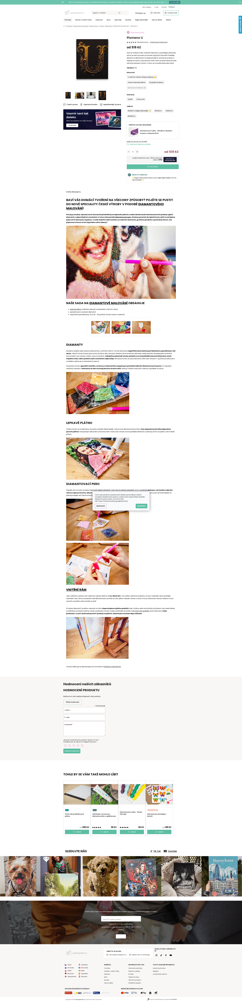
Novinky (106, 980)
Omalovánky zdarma (160, 974)
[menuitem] (67, 20)
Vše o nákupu (146, 7)
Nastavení (100, 506)
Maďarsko (84, 965)
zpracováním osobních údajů (111, 927)
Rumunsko (84, 968)
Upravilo (171, 999)
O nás (156, 7)
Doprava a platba (134, 971)
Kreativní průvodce (159, 968)
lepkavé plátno (75, 309)
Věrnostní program (134, 980)
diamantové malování (108, 303)
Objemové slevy (133, 977)
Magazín (156, 971)
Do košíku (154, 167)
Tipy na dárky (108, 983)
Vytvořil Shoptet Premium (157, 999)
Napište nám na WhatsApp (141, 955)
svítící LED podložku (142, 611)
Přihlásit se (140, 13)
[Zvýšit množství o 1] (137, 152)
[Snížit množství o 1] (129, 152)
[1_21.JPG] (121, 324)
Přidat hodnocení (72, 702)
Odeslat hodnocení (71, 751)
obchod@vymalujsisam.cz (117, 955)
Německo (70, 974)
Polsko (69, 971)
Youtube (172, 851)
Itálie (82, 971)
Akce (105, 977)
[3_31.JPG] (141, 324)
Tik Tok (157, 851)
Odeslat (121, 936)
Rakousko (84, 977)
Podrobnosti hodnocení (159, 42)
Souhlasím (141, 506)
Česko (69, 965)
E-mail (66, 717)
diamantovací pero (123, 217)
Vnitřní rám (76, 590)
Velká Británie (71, 977)
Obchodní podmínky (135, 968)
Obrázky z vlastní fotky (111, 971)
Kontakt (164, 7)
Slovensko (70, 968)
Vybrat (78, 832)
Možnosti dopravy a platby (140, 144)
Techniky (107, 968)
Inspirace (107, 974)
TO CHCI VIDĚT (175, 2)
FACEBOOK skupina (134, 983)
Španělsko (84, 974)
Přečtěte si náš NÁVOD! (112, 667)
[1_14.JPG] (100, 324)
